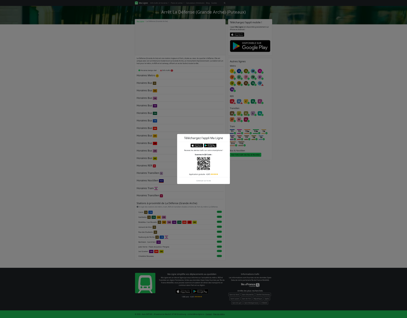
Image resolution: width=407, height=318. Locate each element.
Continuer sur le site (203, 181)
